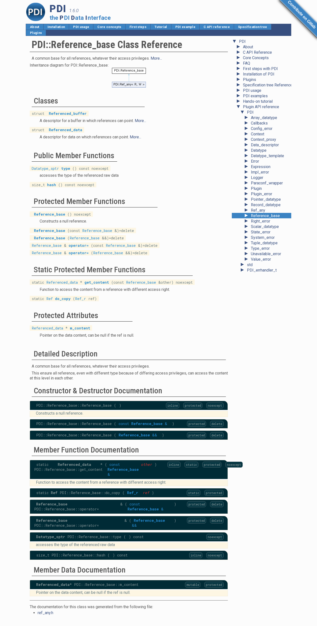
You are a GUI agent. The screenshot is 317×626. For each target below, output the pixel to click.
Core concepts (109, 27)
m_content (80, 328)
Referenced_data (65, 129)
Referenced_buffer (68, 113)
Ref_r (80, 298)
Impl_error (260, 172)
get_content (96, 282)
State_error (260, 232)
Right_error (260, 221)
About (34, 27)
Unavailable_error (266, 253)
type (65, 168)
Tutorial (161, 27)
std (250, 264)
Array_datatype (264, 117)
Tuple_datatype (264, 243)
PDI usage (81, 27)
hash (51, 184)
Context (257, 134)
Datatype (258, 150)
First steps (138, 27)
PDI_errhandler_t (262, 270)
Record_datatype (266, 204)
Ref (49, 298)
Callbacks (259, 123)
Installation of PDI (258, 74)
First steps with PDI (260, 68)
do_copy (63, 298)
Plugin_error (261, 194)
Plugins (36, 33)
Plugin (256, 188)
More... (156, 58)
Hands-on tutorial (258, 101)
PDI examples (255, 96)
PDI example (185, 27)
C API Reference (257, 52)
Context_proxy (263, 139)
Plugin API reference (261, 106)
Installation (56, 27)
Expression (260, 166)
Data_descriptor (265, 145)
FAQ (246, 63)
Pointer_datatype (266, 199)
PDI (242, 41)
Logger (257, 177)
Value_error (261, 259)
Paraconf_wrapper (267, 183)
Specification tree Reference (267, 85)
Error (255, 161)
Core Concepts (256, 57)
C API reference (217, 27)
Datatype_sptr (45, 168)
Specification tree (252, 27)
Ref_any (258, 210)
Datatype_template (267, 155)
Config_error (261, 128)
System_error (263, 237)
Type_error (260, 248)
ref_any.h (45, 612)
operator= (79, 245)
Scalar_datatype (265, 226)
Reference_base (265, 215)
